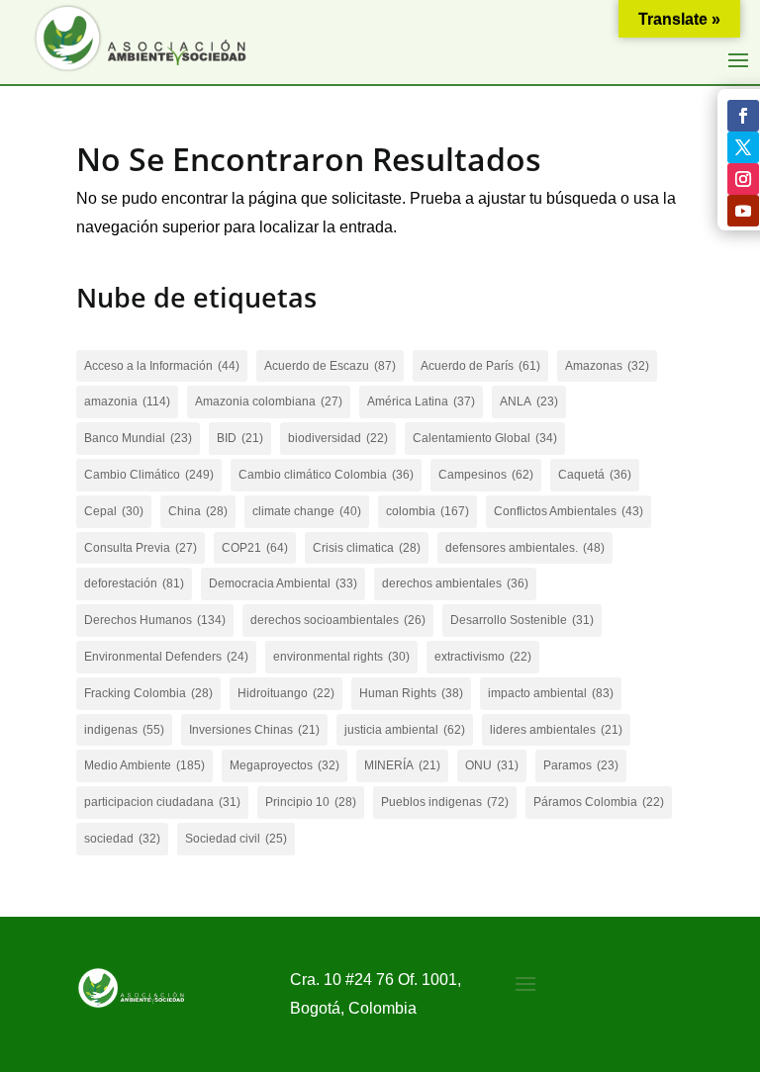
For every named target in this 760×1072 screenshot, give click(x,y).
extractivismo (482, 657)
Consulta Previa (140, 548)
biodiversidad (338, 438)
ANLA (529, 401)
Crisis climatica (367, 548)
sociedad (122, 839)
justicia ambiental (404, 730)
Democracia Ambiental (283, 583)
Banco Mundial (138, 438)
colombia (427, 511)
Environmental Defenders (166, 657)
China (198, 511)
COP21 (255, 548)
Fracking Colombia (148, 693)
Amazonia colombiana (268, 401)
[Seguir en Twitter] (743, 147)
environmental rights (341, 657)
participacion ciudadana (162, 802)
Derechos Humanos (155, 620)
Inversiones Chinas (254, 730)
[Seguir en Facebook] (743, 116)
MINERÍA (402, 765)
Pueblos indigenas (445, 802)
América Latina (421, 401)
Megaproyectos (284, 765)
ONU (492, 765)
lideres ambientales (556, 730)
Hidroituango (286, 693)
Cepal (113, 511)
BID (240, 438)
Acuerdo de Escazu (330, 366)
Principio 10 (310, 802)
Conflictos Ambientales (568, 511)
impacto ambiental (551, 693)
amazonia (127, 401)
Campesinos (485, 475)
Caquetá (594, 475)
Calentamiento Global (485, 438)
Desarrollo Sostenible (522, 620)
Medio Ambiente (144, 765)
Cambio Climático (149, 475)
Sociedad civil (236, 839)
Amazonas (607, 366)
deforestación (134, 583)
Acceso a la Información (161, 366)
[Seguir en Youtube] (743, 210)
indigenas (124, 730)
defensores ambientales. (525, 548)
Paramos (580, 765)
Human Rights (411, 693)
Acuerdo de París (480, 366)
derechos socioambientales (338, 620)
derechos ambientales (455, 583)
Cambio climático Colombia (326, 475)
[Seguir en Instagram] (743, 179)
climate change (306, 511)
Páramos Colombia (598, 802)
